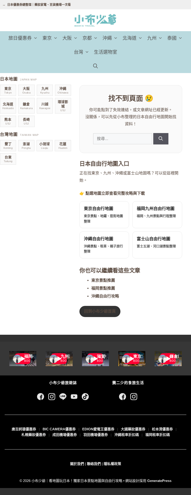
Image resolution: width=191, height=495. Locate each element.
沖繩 (107, 38)
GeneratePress (159, 481)
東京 (47, 38)
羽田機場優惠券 (95, 435)
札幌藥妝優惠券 (33, 435)
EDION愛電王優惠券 (98, 429)
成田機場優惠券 (64, 435)
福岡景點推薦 (103, 288)
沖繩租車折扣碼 (126, 435)
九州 (152, 38)
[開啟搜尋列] (95, 66)
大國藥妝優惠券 (133, 429)
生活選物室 (105, 52)
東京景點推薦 (103, 280)
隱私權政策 (112, 464)
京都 (87, 38)
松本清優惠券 (162, 429)
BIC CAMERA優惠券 (59, 429)
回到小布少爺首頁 (100, 311)
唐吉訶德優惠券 (24, 429)
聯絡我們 (94, 464)
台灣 (78, 52)
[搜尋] (160, 138)
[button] (36, 38)
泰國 (172, 38)
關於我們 (77, 464)
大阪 (67, 38)
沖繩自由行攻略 (105, 296)
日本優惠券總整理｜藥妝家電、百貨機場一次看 (39, 4)
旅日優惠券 (20, 38)
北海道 (129, 38)
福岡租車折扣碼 (157, 435)
